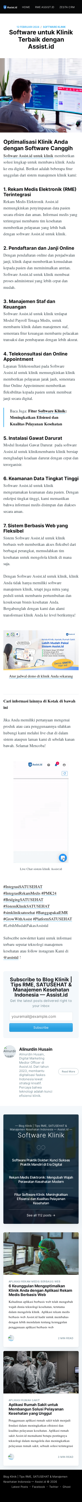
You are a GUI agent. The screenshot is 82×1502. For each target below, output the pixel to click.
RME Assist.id (44, 7)
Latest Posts (20, 1486)
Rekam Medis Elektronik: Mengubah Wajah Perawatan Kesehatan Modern (41, 1179)
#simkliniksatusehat (19, 912)
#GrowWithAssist (17, 918)
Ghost (67, 1486)
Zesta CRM (67, 7)
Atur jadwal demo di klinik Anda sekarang (41, 675)
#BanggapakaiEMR (52, 912)
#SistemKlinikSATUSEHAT (26, 906)
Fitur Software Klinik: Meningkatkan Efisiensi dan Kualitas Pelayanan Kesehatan (41, 1198)
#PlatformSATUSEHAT (52, 918)
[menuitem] (26, 7)
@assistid (11, 957)
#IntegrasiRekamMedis (21, 893)
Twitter (53, 1486)
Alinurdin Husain (35, 1049)
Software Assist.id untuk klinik (28, 155)
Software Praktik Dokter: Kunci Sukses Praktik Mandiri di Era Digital (41, 1162)
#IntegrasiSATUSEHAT (22, 886)
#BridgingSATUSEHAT (23, 899)
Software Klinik (54, 26)
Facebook (38, 1486)
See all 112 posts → (41, 1215)
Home (26, 7)
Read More (68, 1071)
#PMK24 (49, 893)
